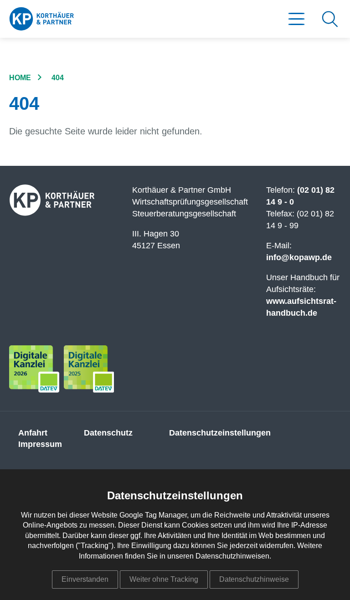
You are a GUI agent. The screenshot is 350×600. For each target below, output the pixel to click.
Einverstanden (85, 579)
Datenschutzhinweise (254, 579)
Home (20, 78)
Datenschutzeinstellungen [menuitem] (220, 432)
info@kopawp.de (299, 257)
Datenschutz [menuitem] (108, 432)
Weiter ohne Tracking (163, 579)
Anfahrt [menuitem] (32, 432)
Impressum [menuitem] (40, 444)
